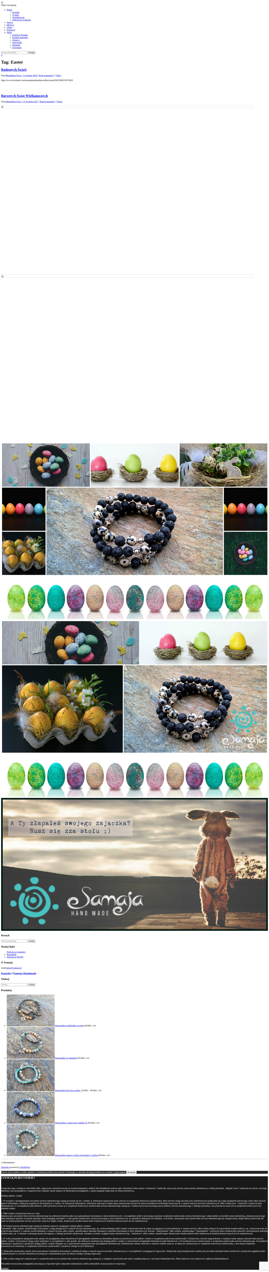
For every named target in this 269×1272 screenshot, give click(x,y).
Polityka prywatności (21, 20)
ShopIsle (5, 1167)
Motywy (10, 25)
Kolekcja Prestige (20, 35)
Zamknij (5, 1268)
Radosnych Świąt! (14, 69)
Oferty (9, 27)
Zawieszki (16, 47)
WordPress (25, 1167)
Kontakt (15, 12)
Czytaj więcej (120, 1172)
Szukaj (31, 941)
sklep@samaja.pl (13, 968)
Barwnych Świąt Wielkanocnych (24, 96)
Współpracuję (18, 17)
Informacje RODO (15, 957)
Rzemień (16, 45)
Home (9, 10)
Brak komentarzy (46, 75)
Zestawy (16, 40)
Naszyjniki (17, 42)
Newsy (10, 22)
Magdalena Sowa (13, 75)
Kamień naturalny (20, 37)
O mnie (15, 15)
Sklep (9, 32)
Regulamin (11, 954)
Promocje (11, 30)
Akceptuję (131, 1172)
